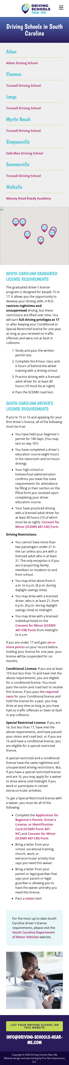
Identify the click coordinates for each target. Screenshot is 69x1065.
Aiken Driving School (22, 63)
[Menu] (61, 7)
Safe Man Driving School (24, 153)
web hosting (31, 1058)
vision (29, 898)
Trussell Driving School (23, 85)
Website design (12, 1058)
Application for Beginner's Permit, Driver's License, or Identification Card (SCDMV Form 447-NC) (36, 824)
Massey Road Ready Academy (28, 198)
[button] (27, 235)
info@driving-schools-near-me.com (34, 1039)
